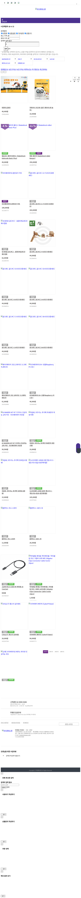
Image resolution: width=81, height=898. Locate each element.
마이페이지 (25, 722)
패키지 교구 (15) (6, 63)
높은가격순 (20, 69)
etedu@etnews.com (25, 735)
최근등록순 (43, 69)
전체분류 (21, 63)
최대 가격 (4, 38)
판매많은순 (4, 69)
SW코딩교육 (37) (6, 59)
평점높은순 (28, 69)
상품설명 (13, 33)
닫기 (4, 814)
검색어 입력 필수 (6, 40)
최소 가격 (4, 36)
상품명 (5, 33)
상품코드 (29, 33)
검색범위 (4, 31)
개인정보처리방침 (15, 722)
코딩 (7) (20, 59)
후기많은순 (35, 69)
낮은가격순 (12, 69)
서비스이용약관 (4, 722)
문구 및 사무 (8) (38, 59)
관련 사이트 (69, 724)
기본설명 (21, 33)
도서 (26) (52, 59)
